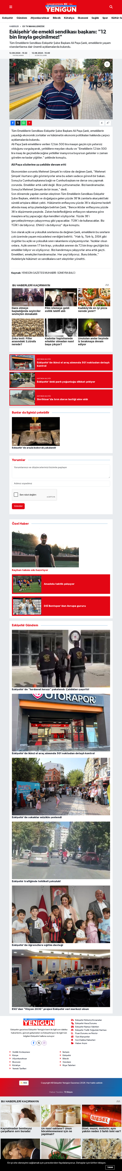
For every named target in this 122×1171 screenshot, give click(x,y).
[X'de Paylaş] (18, 123)
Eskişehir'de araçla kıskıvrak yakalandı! (34, 448)
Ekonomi (83, 18)
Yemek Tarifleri (19, 1068)
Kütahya (69, 18)
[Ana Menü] (10, 7)
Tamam (110, 1167)
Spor (105, 18)
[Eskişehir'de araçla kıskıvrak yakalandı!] (36, 431)
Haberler (14, 26)
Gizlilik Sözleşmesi (21, 1052)
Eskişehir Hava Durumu (86, 1023)
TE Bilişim (68, 1092)
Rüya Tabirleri (69, 1065)
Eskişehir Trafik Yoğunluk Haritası (91, 1030)
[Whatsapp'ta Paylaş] (23, 123)
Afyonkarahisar (39, 18)
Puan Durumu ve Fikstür (86, 1033)
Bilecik (57, 18)
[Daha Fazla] (29, 123)
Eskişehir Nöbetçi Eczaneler (88, 1020)
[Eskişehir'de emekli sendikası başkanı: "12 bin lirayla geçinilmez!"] (61, 89)
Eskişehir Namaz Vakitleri (87, 1027)
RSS (25, 1083)
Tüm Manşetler (82, 1037)
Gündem (22, 18)
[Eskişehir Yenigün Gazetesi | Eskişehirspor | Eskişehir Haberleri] (60, 7)
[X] (38, 1043)
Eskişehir (7, 18)
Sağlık (95, 18)
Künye (15, 1055)
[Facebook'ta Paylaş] (13, 123)
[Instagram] (44, 1043)
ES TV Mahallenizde (33, 26)
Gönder (18, 506)
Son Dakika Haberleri (85, 1040)
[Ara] (111, 7)
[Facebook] (33, 1043)
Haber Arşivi (81, 1043)
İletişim (66, 1052)
